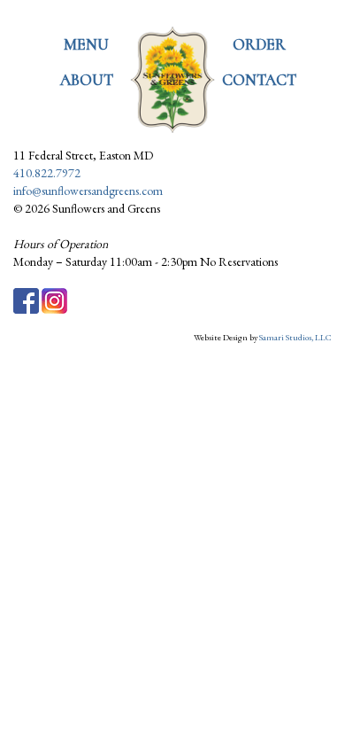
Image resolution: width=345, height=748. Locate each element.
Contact (259, 80)
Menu (86, 44)
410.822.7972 (46, 173)
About (86, 80)
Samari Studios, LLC (295, 337)
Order (259, 44)
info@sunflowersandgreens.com (88, 191)
